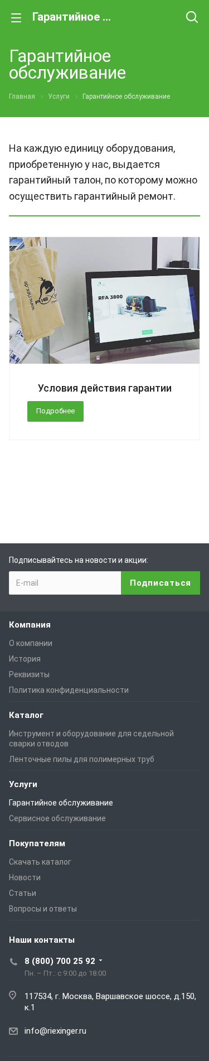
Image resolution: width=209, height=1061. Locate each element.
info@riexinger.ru (55, 1031)
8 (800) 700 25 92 (60, 961)
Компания (30, 625)
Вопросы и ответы (43, 908)
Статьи (22, 893)
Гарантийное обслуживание (61, 802)
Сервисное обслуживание (57, 818)
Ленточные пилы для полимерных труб (81, 759)
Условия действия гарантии (105, 388)
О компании (30, 643)
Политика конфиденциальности (69, 690)
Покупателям (37, 843)
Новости (25, 877)
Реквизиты (29, 674)
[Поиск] (192, 18)
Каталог (26, 715)
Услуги (23, 784)
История (25, 658)
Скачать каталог (40, 861)
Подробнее (55, 411)
